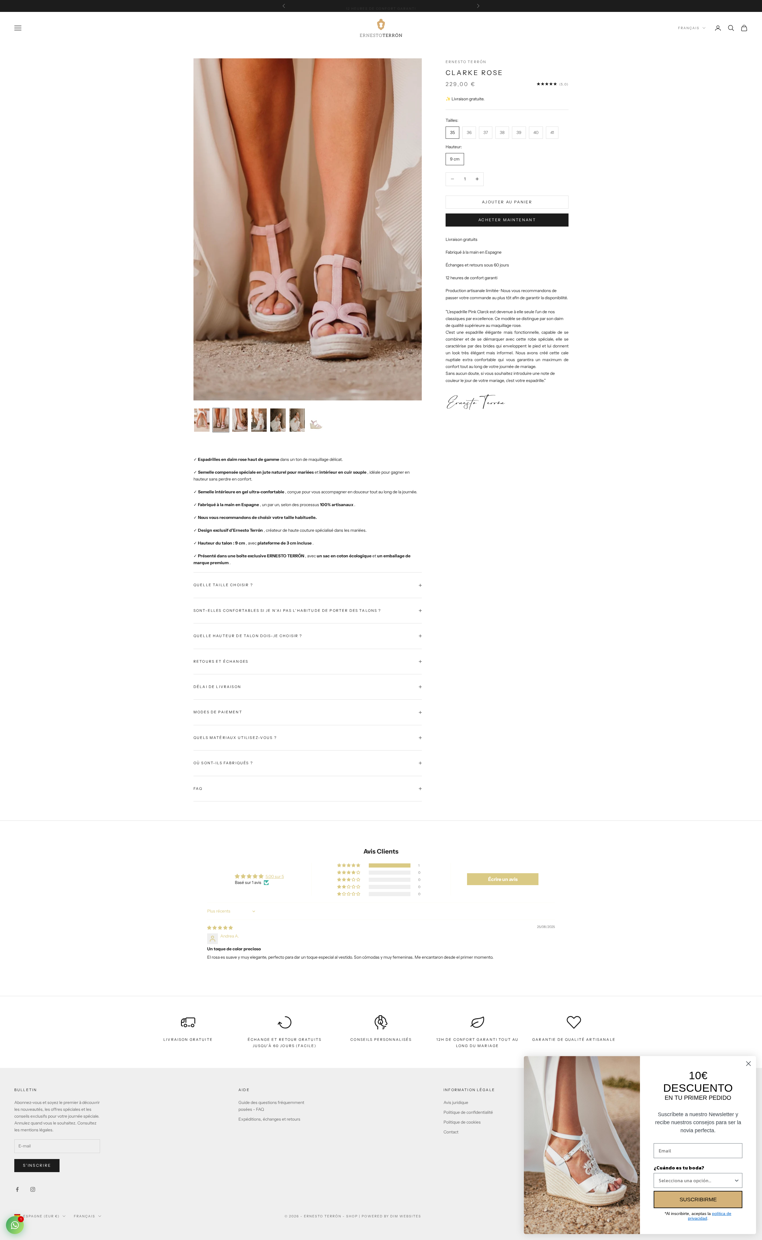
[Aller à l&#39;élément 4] (259, 420)
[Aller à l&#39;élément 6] (297, 420)
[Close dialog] (748, 1063)
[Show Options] (737, 1180)
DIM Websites (405, 1216)
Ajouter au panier (507, 201)
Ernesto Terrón (466, 62)
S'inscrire (37, 1165)
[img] (220, 927)
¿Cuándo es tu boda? (679, 1167)
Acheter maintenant (507, 219)
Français (688, 28)
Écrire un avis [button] (503, 879)
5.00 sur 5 (275, 876)
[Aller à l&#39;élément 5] (278, 420)
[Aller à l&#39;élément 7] (316, 420)
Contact (451, 1132)
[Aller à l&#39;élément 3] (240, 420)
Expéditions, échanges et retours (269, 1119)
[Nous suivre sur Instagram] (33, 1189)
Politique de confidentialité (468, 1112)
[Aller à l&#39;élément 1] (201, 420)
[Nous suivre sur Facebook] (17, 1189)
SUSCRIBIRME (698, 1199)
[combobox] (696, 1180)
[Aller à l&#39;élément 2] (221, 420)
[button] (349, 865)
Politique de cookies (462, 1122)
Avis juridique (456, 1102)
